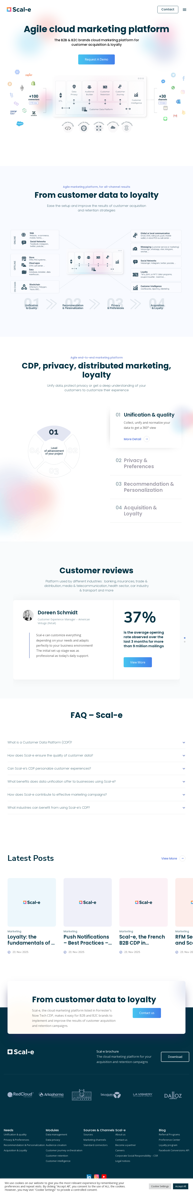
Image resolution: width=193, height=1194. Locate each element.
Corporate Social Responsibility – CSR (136, 1155)
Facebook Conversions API (174, 1150)
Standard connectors (95, 1145)
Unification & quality (15, 1134)
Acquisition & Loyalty (15, 1150)
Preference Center (169, 1139)
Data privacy (53, 1139)
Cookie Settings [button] (160, 1186)
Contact (167, 9)
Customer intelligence (58, 1161)
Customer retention (57, 1155)
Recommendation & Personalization (24, 1145)
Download (175, 1057)
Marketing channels (94, 1139)
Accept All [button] (180, 1186)
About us (120, 1134)
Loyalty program (168, 1145)
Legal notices (122, 1161)
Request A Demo (96, 59)
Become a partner (125, 1145)
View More (137, 662)
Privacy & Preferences (16, 1139)
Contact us (146, 1013)
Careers (120, 1150)
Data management (56, 1134)
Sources (88, 1134)
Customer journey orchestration (64, 1150)
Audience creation (56, 1145)
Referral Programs (169, 1134)
